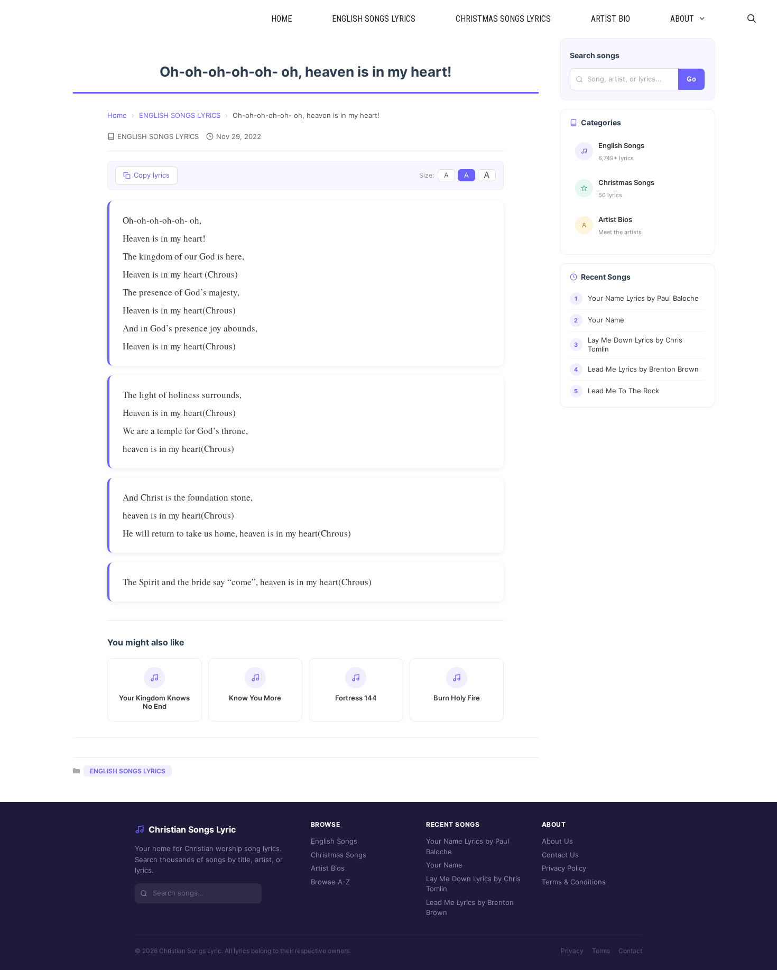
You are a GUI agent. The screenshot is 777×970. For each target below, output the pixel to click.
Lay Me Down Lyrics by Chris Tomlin (473, 883)
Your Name (444, 865)
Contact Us (560, 855)
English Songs (334, 841)
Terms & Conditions (574, 881)
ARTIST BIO (610, 19)
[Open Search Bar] (751, 19)
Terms (601, 951)
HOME (281, 19)
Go (691, 79)
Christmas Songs (338, 855)
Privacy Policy (564, 868)
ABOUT (682, 19)
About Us (557, 841)
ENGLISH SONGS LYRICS (373, 19)
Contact (630, 951)
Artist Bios (328, 868)
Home (117, 115)
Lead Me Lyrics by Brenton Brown (470, 907)
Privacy (572, 951)
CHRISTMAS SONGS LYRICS (503, 19)
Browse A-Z (330, 881)
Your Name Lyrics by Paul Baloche (467, 846)
